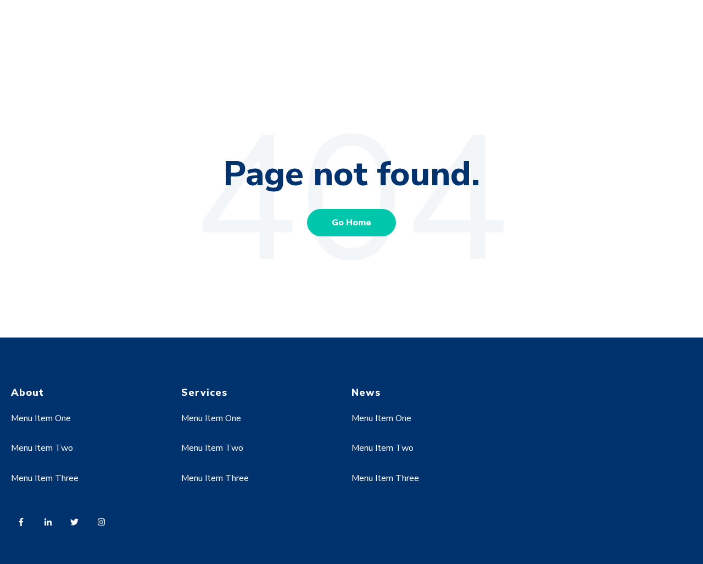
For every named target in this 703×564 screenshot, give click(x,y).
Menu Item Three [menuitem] (45, 478)
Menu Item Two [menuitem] (42, 448)
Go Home (351, 223)
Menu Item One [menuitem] (41, 418)
